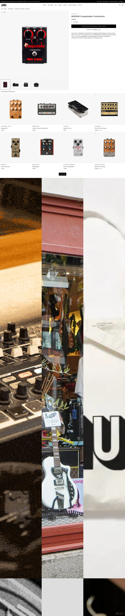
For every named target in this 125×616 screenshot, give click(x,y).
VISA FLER (62, 174)
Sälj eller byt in (106, 1)
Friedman (98, 126)
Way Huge (74, 13)
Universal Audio (6, 126)
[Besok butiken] (62, 378)
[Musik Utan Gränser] (3, 5)
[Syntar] (21, 378)
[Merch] (104, 378)
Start (2, 8)
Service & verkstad (114, 1)
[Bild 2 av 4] (15, 84)
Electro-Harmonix (69, 164)
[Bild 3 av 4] (26, 84)
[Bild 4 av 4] (36, 84)
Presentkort (99, 1)
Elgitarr (5, 8)
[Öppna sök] (119, 5)
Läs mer (98, 29)
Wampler (3, 164)
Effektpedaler (11, 8)
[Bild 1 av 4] (5, 84)
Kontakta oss (121, 1)
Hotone (65, 126)
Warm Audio (35, 126)
